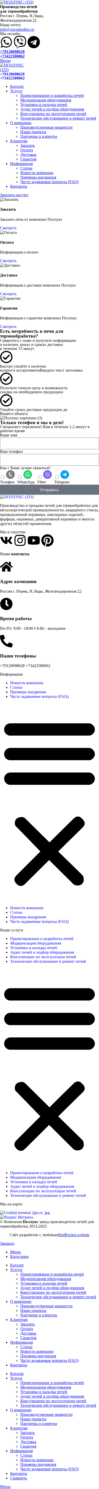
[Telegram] (33, 42)
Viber (41, 482)
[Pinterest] (47, 540)
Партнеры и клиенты (38, 136)
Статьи (26, 168)
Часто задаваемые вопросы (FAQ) (49, 182)
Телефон (7, 482)
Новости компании (37, 173)
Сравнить (18, 1478)
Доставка (28, 154)
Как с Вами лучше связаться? (25, 468)
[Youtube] (33, 540)
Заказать (27, 145)
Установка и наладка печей (43, 104)
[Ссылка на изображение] (17, 497)
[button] (49, 802)
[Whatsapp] (6, 42)
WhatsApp (26, 482)
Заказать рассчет (14, 195)
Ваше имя (8, 435)
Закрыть (7, 1243)
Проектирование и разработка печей (52, 95)
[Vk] (6, 540)
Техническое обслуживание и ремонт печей (58, 118)
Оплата (26, 150)
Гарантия (28, 159)
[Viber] (20, 42)
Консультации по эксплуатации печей (53, 114)
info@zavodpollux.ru (17, 29)
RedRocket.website (73, 1235)
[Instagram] (20, 540)
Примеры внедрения (38, 177)
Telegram (61, 482)
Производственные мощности (46, 127)
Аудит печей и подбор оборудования (52, 109)
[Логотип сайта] (17, 2)
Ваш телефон (11, 451)
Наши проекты (33, 132)
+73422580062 (12, 56)
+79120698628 (12, 51)
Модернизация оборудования (45, 100)
